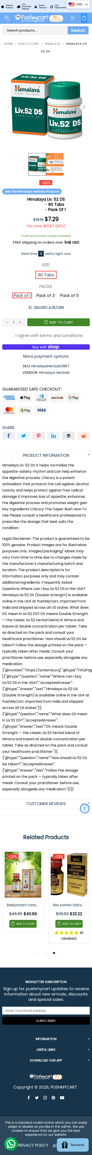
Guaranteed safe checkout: (32, 389)
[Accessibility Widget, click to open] (85, 809)
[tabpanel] (23, 894)
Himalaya (53, 44)
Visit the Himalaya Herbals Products (31, 191)
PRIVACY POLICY (33, 1145)
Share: (8, 427)
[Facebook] (29, 1097)
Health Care (28, 44)
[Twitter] (37, 1097)
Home (8, 44)
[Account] (72, 18)
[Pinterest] (53, 1097)
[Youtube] (62, 1097)
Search (78, 30)
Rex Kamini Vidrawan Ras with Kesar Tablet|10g (69, 905)
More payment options (46, 356)
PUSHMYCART (39, 18)
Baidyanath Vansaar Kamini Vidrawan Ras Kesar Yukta (23, 905)
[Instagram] (45, 1097)
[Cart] (84, 18)
